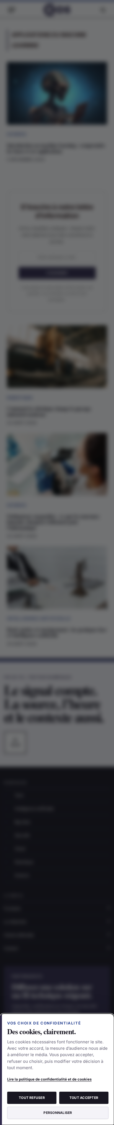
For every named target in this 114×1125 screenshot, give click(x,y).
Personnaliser (57, 1113)
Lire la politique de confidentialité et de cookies (49, 1079)
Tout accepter (83, 1098)
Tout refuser (32, 1098)
